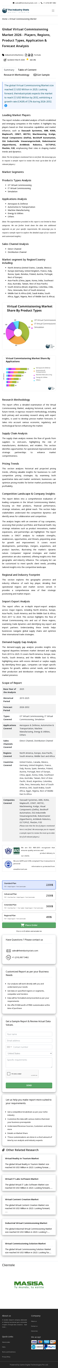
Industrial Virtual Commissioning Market (26, 1223)
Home (4, 19)
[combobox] (9, 1047)
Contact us (34, 1326)
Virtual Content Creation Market (22, 1199)
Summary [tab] (9, 69)
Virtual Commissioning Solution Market (25, 1243)
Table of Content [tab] (27, 69)
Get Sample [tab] (43, 74)
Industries (34, 1331)
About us (34, 1321)
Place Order (30, 925)
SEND (29, 1085)
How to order (6, 1342)
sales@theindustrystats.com (26, 3)
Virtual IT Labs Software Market (21, 1178)
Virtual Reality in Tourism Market (22, 1158)
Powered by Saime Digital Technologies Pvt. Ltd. (29, 1365)
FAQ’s (3, 1347)
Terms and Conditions (9, 1352)
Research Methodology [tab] (16, 74)
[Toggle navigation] (53, 11)
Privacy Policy (6, 1357)
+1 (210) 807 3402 (49, 3)
